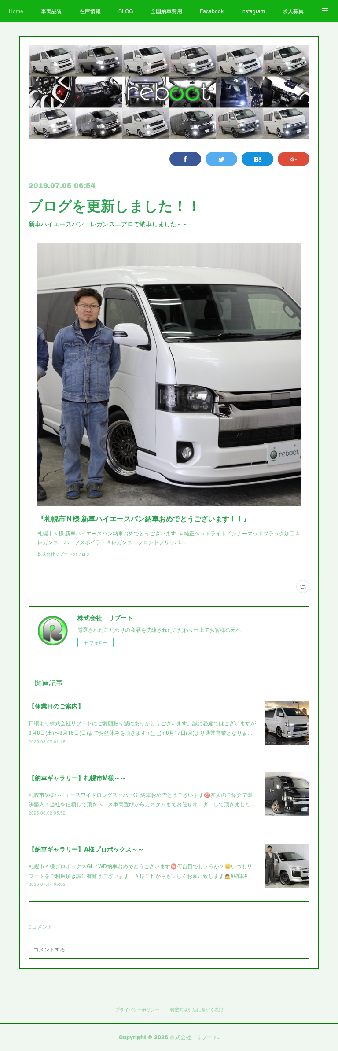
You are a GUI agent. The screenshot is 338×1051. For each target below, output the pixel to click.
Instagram (253, 11)
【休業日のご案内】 (56, 705)
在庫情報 (90, 11)
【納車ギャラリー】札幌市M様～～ (77, 777)
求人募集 (293, 11)
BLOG (125, 11)
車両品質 (51, 11)
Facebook (212, 11)
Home (16, 11)
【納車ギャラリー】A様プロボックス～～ (86, 848)
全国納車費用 (166, 11)
